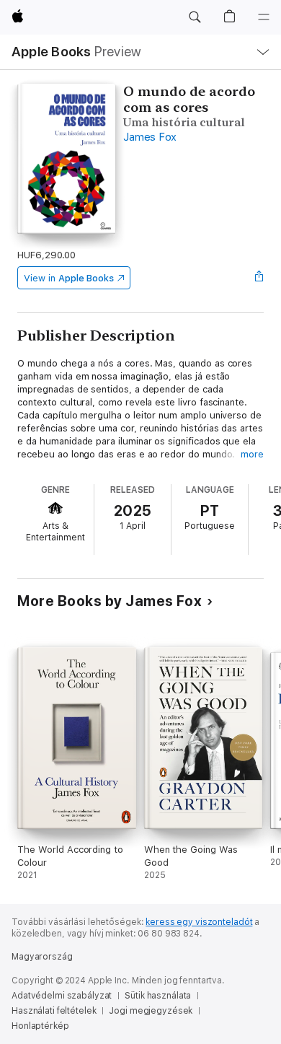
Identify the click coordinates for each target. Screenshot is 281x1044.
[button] (194, 17)
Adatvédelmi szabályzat (62, 996)
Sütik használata (158, 996)
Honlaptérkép (40, 1026)
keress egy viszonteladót (199, 922)
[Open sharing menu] (259, 278)
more (252, 454)
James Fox (150, 137)
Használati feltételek (54, 1011)
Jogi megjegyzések (150, 1011)
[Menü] (263, 17)
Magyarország (42, 957)
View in (69, 278)
